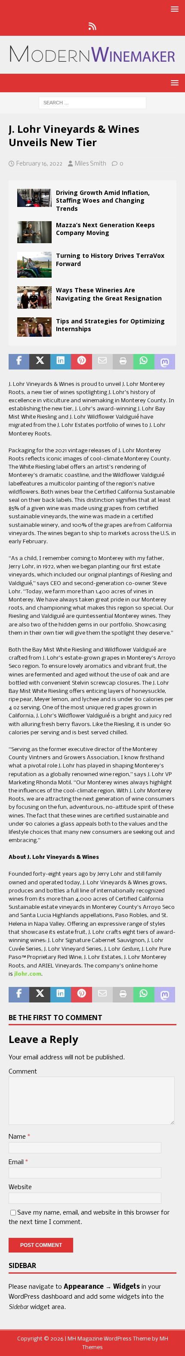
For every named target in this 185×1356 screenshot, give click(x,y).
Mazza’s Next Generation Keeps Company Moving (105, 229)
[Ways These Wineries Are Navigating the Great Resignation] (34, 297)
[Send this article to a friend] (102, 362)
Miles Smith (90, 164)
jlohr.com (27, 974)
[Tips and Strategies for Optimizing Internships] (34, 327)
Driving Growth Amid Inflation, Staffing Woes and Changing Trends (103, 200)
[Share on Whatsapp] (143, 362)
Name (18, 1137)
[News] (92, 27)
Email (17, 1162)
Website (20, 1187)
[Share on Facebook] (19, 362)
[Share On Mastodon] (164, 362)
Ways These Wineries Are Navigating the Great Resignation (109, 294)
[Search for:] (92, 102)
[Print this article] (123, 362)
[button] (173, 9)
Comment (23, 1071)
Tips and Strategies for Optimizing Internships (110, 325)
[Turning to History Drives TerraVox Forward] (34, 265)
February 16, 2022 (39, 164)
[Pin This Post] (81, 362)
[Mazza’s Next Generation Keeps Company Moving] (34, 232)
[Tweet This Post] (39, 362)
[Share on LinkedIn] (60, 362)
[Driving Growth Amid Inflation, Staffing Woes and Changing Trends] (34, 198)
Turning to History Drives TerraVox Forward (110, 259)
